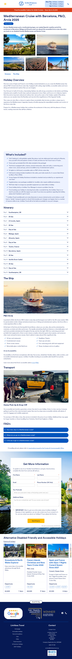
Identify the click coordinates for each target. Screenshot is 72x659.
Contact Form (52, 629)
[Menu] (5, 4)
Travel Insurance (17, 641)
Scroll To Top (36, 602)
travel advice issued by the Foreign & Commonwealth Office (46, 448)
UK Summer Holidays (17, 644)
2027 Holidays (17, 646)
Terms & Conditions (17, 634)
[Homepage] (27, 4)
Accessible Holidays (17, 631)
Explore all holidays (9, 541)
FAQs (17, 639)
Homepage (17, 629)
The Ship (16, 74)
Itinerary (8, 74)
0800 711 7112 (52, 645)
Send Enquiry (36, 521)
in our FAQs (35, 362)
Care (17, 636)
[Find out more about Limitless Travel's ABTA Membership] (52, 653)
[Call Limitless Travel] (68, 4)
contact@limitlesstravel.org (52, 648)
